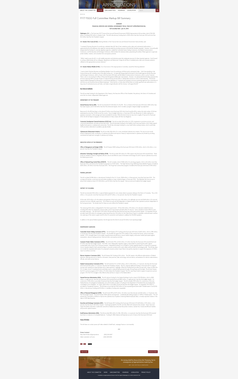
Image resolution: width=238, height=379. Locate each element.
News (100, 10)
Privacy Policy (145, 372)
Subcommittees (110, 10)
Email (85, 344)
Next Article (84, 352)
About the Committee (88, 10)
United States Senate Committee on (119, 4)
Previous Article (153, 352)
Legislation (131, 10)
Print (81, 344)
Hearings (121, 10)
